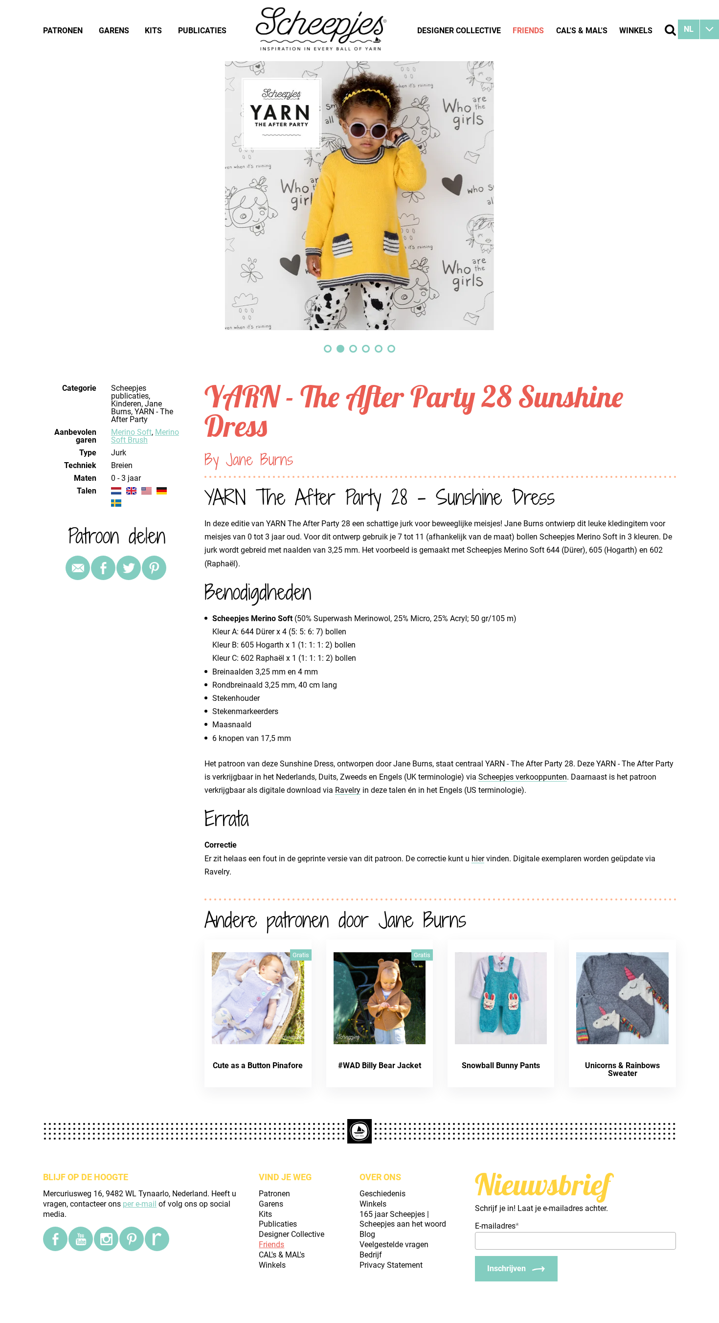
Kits (153, 30)
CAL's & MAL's (581, 30)
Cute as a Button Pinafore (258, 1065)
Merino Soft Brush (145, 436)
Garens (114, 30)
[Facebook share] (103, 568)
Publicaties (202, 30)
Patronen (63, 30)
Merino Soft (131, 432)
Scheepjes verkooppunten (522, 777)
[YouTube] (80, 1239)
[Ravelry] (157, 1239)
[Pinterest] (154, 568)
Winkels (635, 30)
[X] (128, 568)
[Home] (322, 30)
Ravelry (347, 790)
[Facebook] (55, 1239)
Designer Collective (459, 30)
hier (478, 858)
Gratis (300, 955)
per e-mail (140, 1204)
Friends (528, 30)
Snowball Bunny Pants (501, 1065)
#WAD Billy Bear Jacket (379, 1065)
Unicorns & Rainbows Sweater (622, 1069)
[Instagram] (106, 1239)
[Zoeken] (670, 30)
